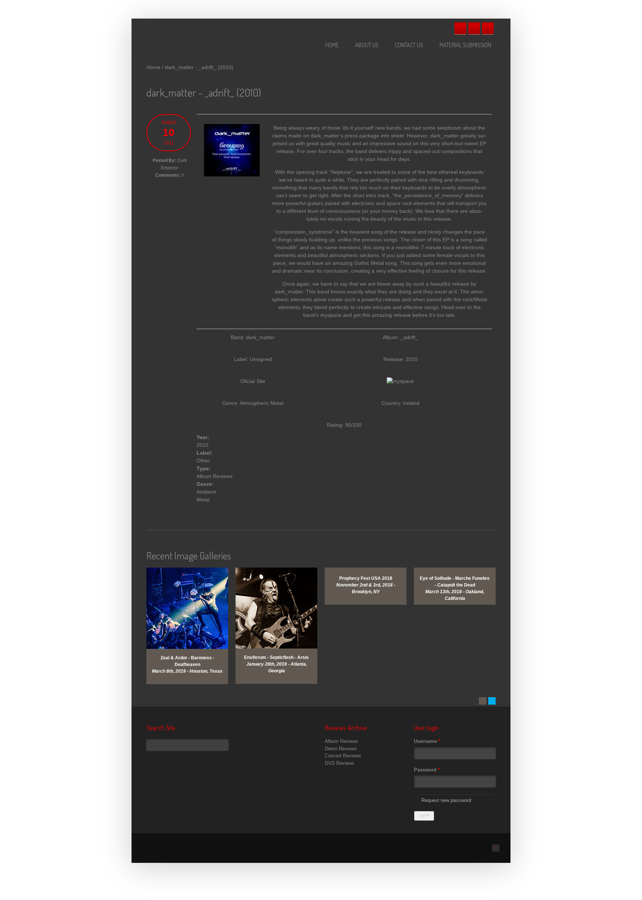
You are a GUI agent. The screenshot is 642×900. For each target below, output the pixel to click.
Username (427, 741)
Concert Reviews (343, 755)
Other (203, 461)
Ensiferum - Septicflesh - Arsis (276, 657)
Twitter (474, 28)
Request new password (446, 800)
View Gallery (192, 577)
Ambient (206, 492)
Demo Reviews (341, 748)
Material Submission (465, 45)
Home (332, 45)
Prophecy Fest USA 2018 (365, 578)
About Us (367, 45)
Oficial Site (252, 381)
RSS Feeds (488, 28)
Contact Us (409, 45)
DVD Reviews (339, 763)
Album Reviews (215, 476)
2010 (202, 445)
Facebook (460, 28)
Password (427, 770)
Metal (203, 500)
